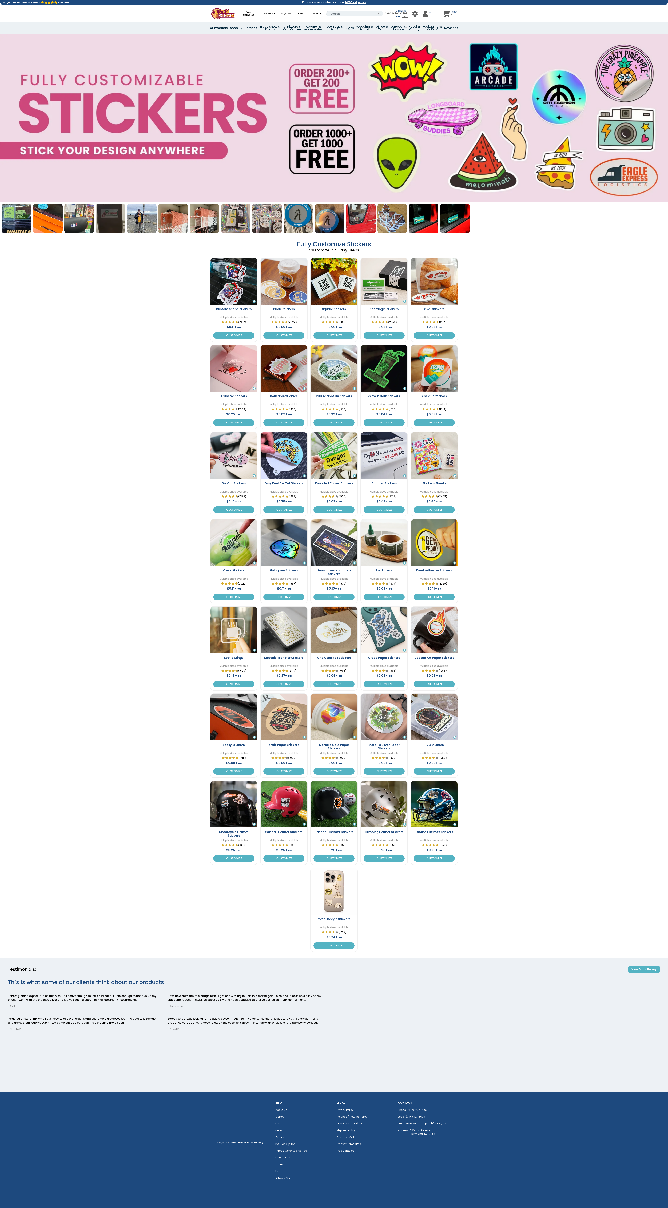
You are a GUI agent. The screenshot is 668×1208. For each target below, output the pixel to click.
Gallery (279, 1116)
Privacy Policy (345, 1110)
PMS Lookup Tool (285, 1144)
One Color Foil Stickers (334, 658)
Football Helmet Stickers (434, 832)
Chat (405, 16)
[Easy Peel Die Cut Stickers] (284, 455)
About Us (281, 1110)
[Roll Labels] (384, 542)
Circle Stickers (284, 309)
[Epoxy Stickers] (233, 717)
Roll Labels (384, 570)
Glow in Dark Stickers (384, 396)
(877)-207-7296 (417, 1110)
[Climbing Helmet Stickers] (384, 804)
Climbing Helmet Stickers (384, 832)
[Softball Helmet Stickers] (284, 804)
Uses (278, 1171)
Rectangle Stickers (384, 309)
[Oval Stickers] (434, 281)
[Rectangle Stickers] (384, 281)
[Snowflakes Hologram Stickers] (334, 542)
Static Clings (234, 658)
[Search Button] (379, 13)
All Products (219, 28)
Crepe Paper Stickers (384, 658)
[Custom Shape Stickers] (233, 281)
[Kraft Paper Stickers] (284, 717)
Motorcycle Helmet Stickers (234, 834)
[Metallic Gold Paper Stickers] (334, 717)
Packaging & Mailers (432, 28)
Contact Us (282, 1157)
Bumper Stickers (384, 483)
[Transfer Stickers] (233, 368)
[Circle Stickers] (284, 281)
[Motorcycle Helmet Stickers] (233, 804)
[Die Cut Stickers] (233, 455)
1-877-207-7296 (396, 13)
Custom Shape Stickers (234, 309)
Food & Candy (414, 28)
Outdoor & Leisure (399, 28)
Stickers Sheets (434, 483)
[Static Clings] (233, 630)
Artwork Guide (284, 1178)
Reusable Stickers (284, 396)
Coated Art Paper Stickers (434, 658)
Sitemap (280, 1164)
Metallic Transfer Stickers (284, 658)
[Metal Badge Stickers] (334, 891)
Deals (300, 13)
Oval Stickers (434, 309)
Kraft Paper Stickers (284, 745)
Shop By (236, 28)
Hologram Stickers (284, 570)
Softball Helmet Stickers (284, 832)
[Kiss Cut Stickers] (434, 368)
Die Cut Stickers (234, 483)
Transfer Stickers (234, 396)
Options (268, 13)
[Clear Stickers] (233, 542)
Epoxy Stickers (234, 745)
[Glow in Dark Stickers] (384, 368)
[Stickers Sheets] (434, 455)
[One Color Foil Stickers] (334, 630)
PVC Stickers (434, 745)
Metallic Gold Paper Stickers (334, 746)
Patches (251, 28)
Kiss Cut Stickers (434, 396)
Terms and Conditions (351, 1123)
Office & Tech (382, 28)
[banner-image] (334, 35)
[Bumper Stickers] (384, 455)
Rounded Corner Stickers (334, 483)
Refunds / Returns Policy (352, 1116)
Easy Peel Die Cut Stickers (283, 483)
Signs (350, 28)
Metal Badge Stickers (334, 919)
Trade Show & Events (270, 28)
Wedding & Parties (364, 28)
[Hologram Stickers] (284, 542)
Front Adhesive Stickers (434, 570)
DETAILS (362, 2)
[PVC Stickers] (434, 717)
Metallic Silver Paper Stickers (384, 746)
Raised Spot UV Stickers (334, 396)
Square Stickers (334, 309)
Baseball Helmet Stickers (334, 832)
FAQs (278, 1123)
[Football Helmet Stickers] (434, 804)
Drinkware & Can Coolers (292, 28)
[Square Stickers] (334, 281)
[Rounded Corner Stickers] (334, 455)
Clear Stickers (234, 570)
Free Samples (248, 13)
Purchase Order (346, 1137)
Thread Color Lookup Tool (291, 1151)
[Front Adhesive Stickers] (434, 542)
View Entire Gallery (644, 969)
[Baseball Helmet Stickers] (334, 804)
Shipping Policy (346, 1130)
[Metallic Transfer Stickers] (284, 630)
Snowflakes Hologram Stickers (334, 572)
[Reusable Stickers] (284, 368)
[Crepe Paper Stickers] (384, 630)
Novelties (451, 28)
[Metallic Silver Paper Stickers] (384, 717)
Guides (314, 13)
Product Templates (349, 1144)
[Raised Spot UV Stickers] (334, 368)
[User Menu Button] (415, 13)
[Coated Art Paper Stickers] (434, 630)
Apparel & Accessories (313, 28)
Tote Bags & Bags (334, 28)
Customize (234, 335)
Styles (285, 13)
